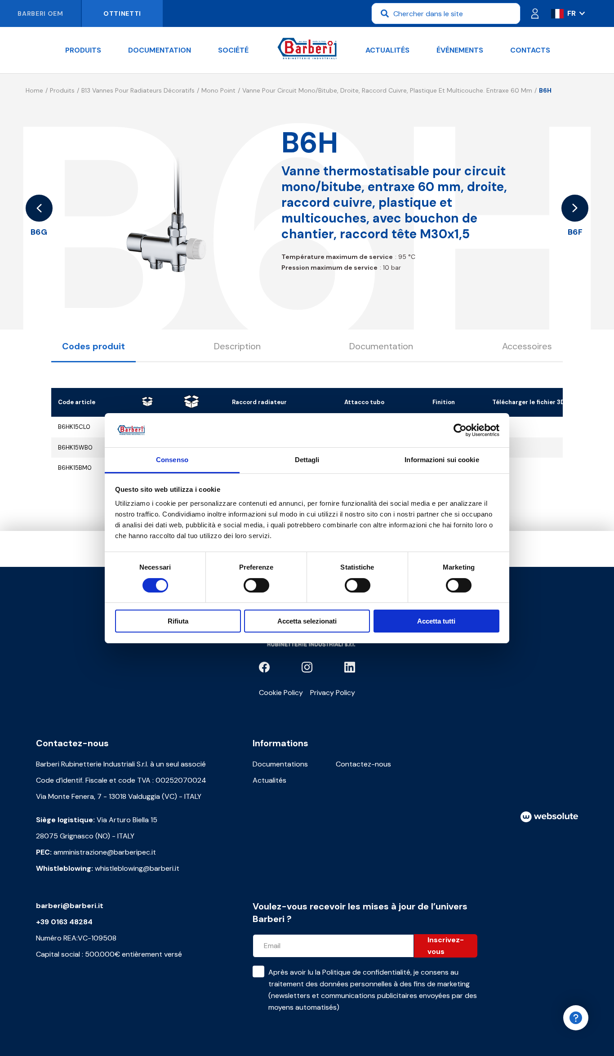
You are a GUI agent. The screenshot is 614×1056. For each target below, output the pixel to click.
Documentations (280, 764)
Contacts (530, 50)
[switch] (256, 585)
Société (233, 50)
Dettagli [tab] (307, 459)
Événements (459, 50)
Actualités (387, 50)
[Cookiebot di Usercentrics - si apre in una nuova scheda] (460, 430)
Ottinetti (122, 13)
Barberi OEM (40, 13)
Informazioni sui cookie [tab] (442, 459)
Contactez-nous (363, 764)
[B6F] (574, 208)
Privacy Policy (332, 692)
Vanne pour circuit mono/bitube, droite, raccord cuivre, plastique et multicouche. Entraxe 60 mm (387, 90)
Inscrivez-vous (445, 945)
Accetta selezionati (307, 621)
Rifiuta (178, 621)
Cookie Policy (281, 692)
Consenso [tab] (172, 459)
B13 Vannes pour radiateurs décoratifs (138, 90)
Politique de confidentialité (366, 972)
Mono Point (218, 90)
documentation (159, 50)
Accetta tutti (436, 621)
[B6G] (39, 208)
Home (34, 90)
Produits (83, 50)
